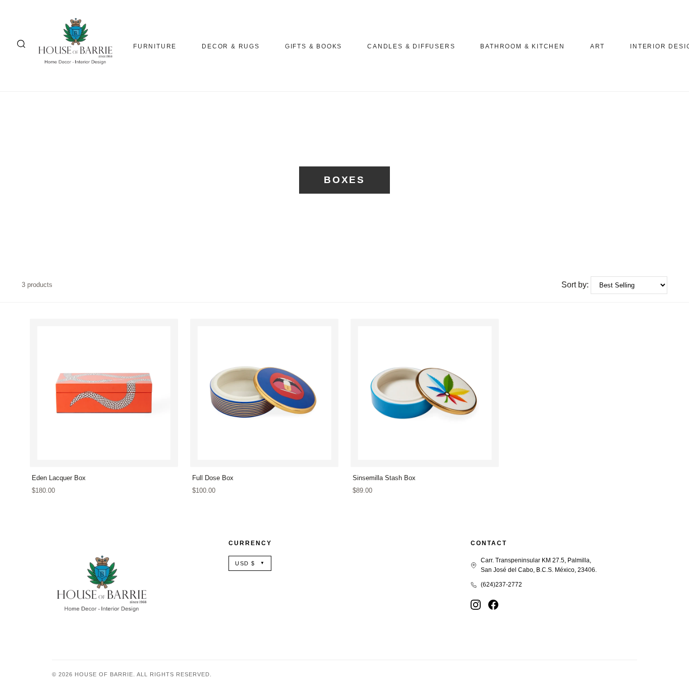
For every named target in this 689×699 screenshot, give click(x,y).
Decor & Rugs (231, 46)
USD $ (250, 563)
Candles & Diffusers (411, 46)
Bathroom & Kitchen (522, 46)
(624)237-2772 (501, 584)
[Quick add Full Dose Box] (322, 455)
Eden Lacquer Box (59, 478)
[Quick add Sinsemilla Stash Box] (483, 455)
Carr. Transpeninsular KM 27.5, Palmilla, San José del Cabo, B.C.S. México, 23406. (539, 565)
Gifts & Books (313, 46)
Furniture (155, 46)
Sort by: (575, 284)
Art (597, 46)
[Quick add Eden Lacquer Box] (162, 455)
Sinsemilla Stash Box (384, 478)
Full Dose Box (213, 478)
